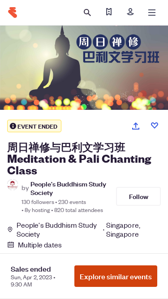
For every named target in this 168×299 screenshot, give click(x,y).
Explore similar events (116, 276)
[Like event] (154, 125)
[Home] (12, 12)
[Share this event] (136, 126)
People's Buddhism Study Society (68, 187)
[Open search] (87, 12)
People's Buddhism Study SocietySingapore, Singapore (78, 229)
